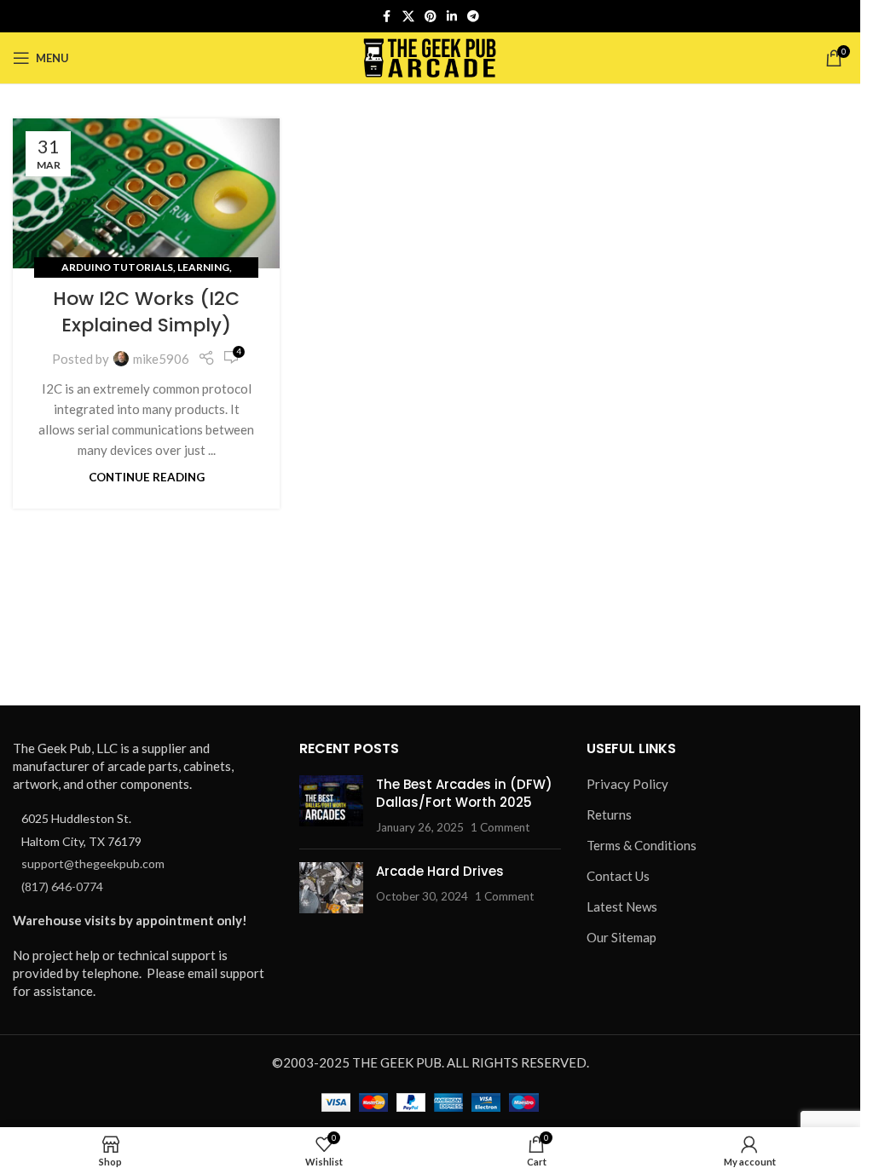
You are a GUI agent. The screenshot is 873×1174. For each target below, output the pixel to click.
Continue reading (147, 477)
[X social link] (408, 16)
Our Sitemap (621, 937)
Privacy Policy (627, 783)
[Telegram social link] (473, 16)
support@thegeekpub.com (93, 863)
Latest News (622, 906)
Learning (203, 267)
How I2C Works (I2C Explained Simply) (146, 311)
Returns (609, 814)
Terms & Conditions (642, 845)
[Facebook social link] (387, 16)
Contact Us (618, 875)
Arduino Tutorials (117, 267)
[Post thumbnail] (331, 805)
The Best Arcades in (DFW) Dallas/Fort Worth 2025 (464, 793)
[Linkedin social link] (452, 16)
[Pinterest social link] (430, 16)
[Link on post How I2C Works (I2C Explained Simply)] (146, 193)
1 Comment (500, 827)
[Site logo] (430, 56)
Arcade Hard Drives (440, 871)
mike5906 (161, 358)
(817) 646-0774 (62, 886)
